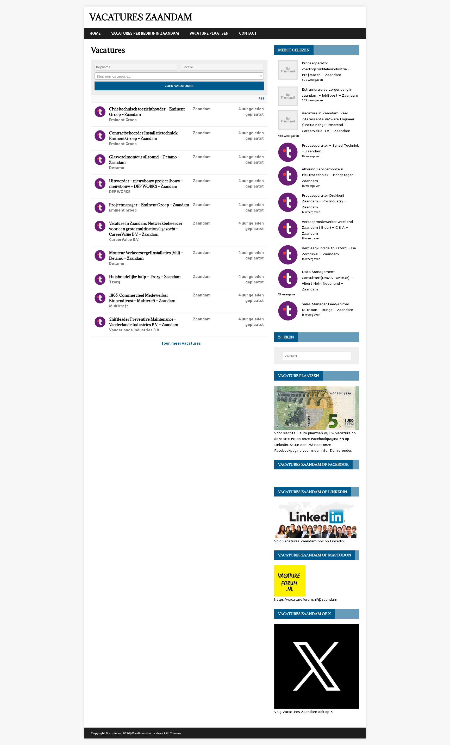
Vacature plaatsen (209, 33)
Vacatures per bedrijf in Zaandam (145, 33)
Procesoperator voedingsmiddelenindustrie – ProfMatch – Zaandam (326, 69)
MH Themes (172, 733)
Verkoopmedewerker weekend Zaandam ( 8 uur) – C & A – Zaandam (327, 227)
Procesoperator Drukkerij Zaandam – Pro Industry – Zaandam (324, 201)
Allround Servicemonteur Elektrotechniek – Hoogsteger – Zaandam (329, 175)
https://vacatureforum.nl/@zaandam (305, 599)
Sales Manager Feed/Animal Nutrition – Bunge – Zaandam (327, 307)
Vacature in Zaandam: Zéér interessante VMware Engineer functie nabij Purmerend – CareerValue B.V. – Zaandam (328, 121)
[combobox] (179, 76)
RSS (261, 98)
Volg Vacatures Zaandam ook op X (303, 711)
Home (95, 33)
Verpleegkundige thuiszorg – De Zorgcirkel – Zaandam (329, 251)
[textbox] (179, 76)
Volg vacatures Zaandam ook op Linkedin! (309, 541)
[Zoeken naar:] (316, 355)
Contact (248, 33)
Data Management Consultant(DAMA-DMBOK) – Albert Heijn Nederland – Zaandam (327, 280)
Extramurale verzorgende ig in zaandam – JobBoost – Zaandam (330, 92)
